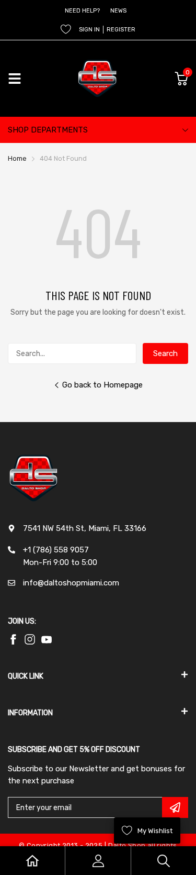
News (118, 10)
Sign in (89, 29)
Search (165, 353)
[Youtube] (30, 639)
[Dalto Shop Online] (98, 78)
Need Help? (82, 10)
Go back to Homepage (102, 385)
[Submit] (175, 807)
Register (121, 29)
